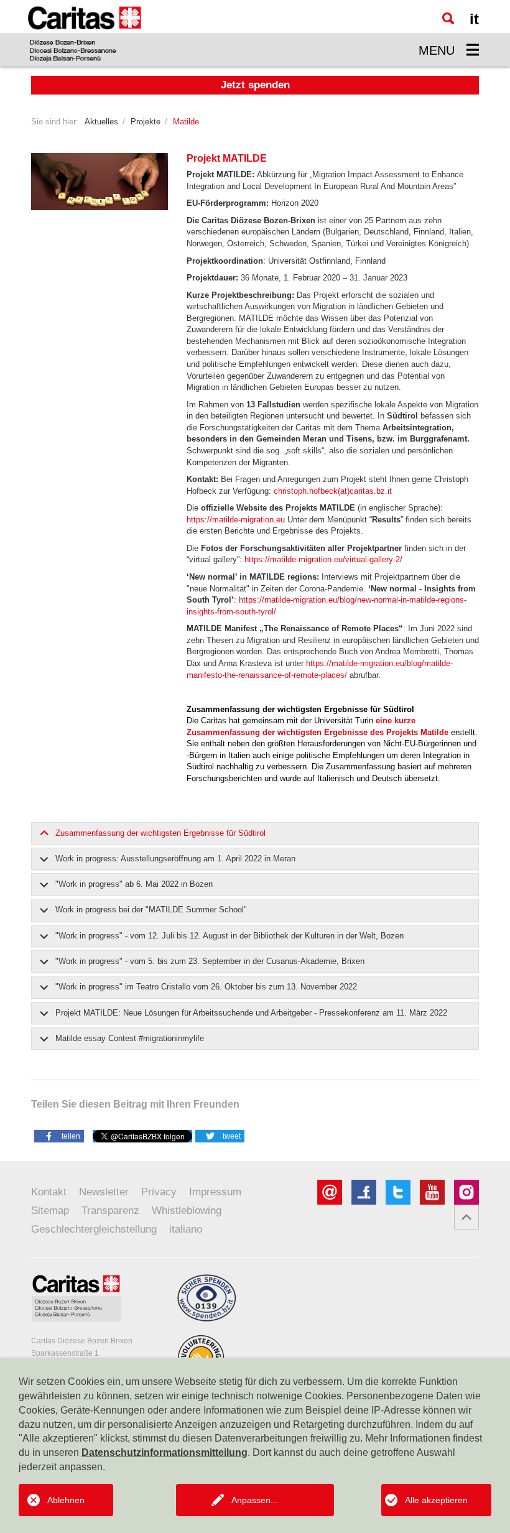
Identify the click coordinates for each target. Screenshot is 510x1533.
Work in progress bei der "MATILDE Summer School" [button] (151, 909)
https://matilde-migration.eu (236, 519)
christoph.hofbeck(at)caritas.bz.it (333, 491)
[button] (59, 1135)
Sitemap (50, 1210)
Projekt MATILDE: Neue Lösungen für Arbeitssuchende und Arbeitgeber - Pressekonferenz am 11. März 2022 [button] (251, 1012)
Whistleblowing (186, 1210)
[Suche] (448, 18)
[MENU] (472, 50)
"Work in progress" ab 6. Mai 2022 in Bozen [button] (134, 884)
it (474, 19)
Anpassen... (254, 1500)
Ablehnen (66, 1500)
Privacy (159, 1192)
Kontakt (49, 1192)
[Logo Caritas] (84, 33)
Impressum (215, 1192)
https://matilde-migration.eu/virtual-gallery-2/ (323, 559)
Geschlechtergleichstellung (94, 1229)
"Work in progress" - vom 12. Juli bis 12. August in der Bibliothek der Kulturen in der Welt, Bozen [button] (229, 935)
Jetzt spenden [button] (255, 85)
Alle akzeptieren (436, 1500)
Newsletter (104, 1192)
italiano (185, 1229)
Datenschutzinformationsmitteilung (164, 1452)
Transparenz (110, 1210)
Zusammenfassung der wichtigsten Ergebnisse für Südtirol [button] (160, 833)
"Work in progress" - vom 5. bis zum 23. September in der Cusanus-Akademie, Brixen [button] (209, 961)
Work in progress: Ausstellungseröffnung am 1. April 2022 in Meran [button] (175, 858)
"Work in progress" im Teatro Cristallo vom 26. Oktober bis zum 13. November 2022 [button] (206, 986)
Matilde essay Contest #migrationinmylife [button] (129, 1038)
